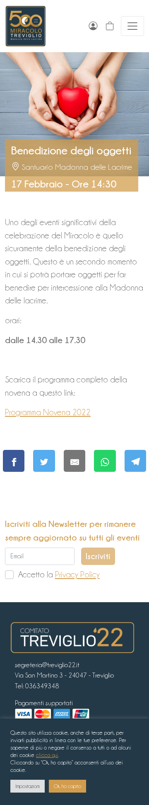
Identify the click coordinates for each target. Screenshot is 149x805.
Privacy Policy (77, 574)
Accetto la (59, 574)
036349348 (42, 686)
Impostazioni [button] (27, 786)
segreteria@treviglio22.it (47, 664)
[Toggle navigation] (132, 26)
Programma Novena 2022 (48, 412)
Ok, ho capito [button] (67, 786)
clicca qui (47, 755)
